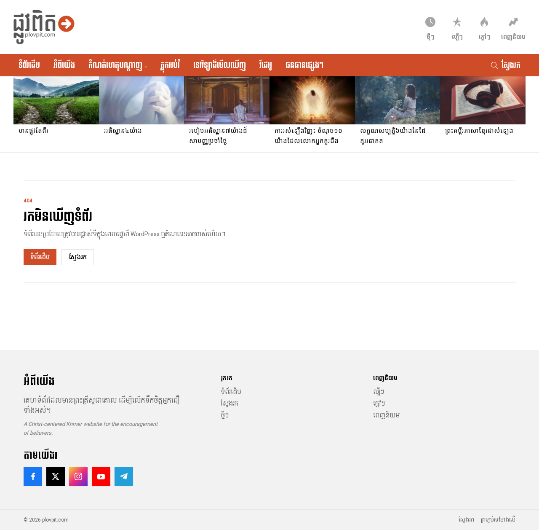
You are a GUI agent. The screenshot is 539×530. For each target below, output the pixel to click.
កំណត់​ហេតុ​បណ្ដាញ (117, 65)
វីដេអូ (265, 65)
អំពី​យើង (64, 65)
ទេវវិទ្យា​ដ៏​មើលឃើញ (219, 65)
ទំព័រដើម (29, 65)
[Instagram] (78, 476)
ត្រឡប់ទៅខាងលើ (498, 520)
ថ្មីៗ (225, 415)
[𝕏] (55, 476)
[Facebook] (33, 476)
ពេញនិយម (386, 415)
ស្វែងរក (78, 257)
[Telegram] (124, 476)
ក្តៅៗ (379, 403)
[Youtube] (101, 476)
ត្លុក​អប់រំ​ (170, 65)
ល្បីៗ (378, 391)
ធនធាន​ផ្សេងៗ (304, 65)
